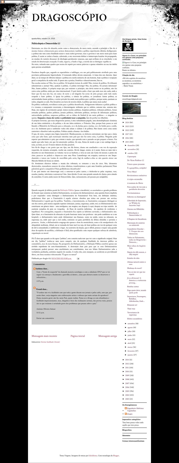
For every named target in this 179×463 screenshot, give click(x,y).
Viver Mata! (132, 171)
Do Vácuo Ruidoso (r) (135, 160)
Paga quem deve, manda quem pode (136, 291)
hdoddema (93, 455)
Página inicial (78, 336)
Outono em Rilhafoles (135, 209)
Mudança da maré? (134, 268)
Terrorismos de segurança (133, 313)
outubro (131, 153)
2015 (127, 142)
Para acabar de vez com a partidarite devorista (137, 188)
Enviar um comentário (45, 318)
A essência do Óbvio (135, 183)
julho (130, 331)
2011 (127, 367)
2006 (127, 387)
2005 (127, 391)
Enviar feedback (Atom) (50, 342)
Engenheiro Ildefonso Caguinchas (135, 409)
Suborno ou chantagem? (136, 197)
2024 (127, 122)
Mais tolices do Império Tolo (136, 247)
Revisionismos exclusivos (137, 175)
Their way (131, 308)
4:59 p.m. (40, 281)
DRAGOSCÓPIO (69, 18)
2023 (127, 126)
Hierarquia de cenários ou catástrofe (136, 224)
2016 (127, 138)
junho (130, 335)
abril (130, 343)
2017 (127, 134)
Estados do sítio (133, 258)
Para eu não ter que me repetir (136, 273)
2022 (127, 130)
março (130, 347)
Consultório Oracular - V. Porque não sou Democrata (136, 231)
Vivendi (39, 289)
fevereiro (131, 351)
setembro (131, 323)
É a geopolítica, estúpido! (136, 168)
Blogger (116, 455)
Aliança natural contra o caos (136, 263)
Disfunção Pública (67, 190)
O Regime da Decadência (136, 219)
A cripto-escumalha (134, 179)
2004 (127, 395)
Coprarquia (131, 156)
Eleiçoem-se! (132, 305)
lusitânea (39, 268)
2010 (127, 371)
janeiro (130, 355)
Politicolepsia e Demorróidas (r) (134, 214)
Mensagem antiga (107, 336)
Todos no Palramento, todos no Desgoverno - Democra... (137, 239)
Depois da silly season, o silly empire (136, 253)
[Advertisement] (76, 329)
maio (130, 339)
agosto (130, 327)
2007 (127, 383)
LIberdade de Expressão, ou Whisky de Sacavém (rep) (136, 203)
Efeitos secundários (134, 318)
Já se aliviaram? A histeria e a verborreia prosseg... (136, 280)
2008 (127, 379)
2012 (127, 364)
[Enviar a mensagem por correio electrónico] (78, 258)
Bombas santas (133, 286)
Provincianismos (133, 193)
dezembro (132, 145)
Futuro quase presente (136, 164)
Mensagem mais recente (44, 336)
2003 (127, 399)
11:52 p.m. (40, 312)
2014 (127, 360)
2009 (127, 375)
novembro (132, 149)
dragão (129, 414)
